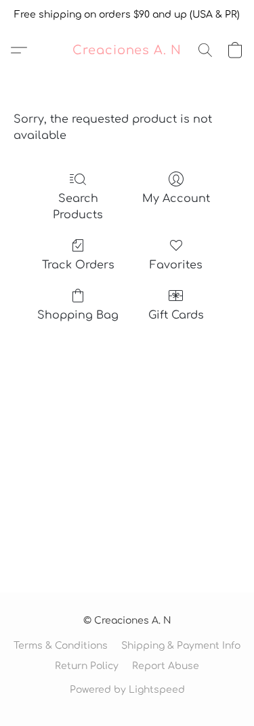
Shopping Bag (78, 315)
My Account (176, 199)
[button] (127, 50)
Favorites (176, 265)
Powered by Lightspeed (127, 690)
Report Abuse (165, 666)
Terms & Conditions (61, 646)
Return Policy (87, 666)
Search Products (78, 207)
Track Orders (78, 265)
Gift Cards (176, 315)
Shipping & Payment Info (180, 646)
